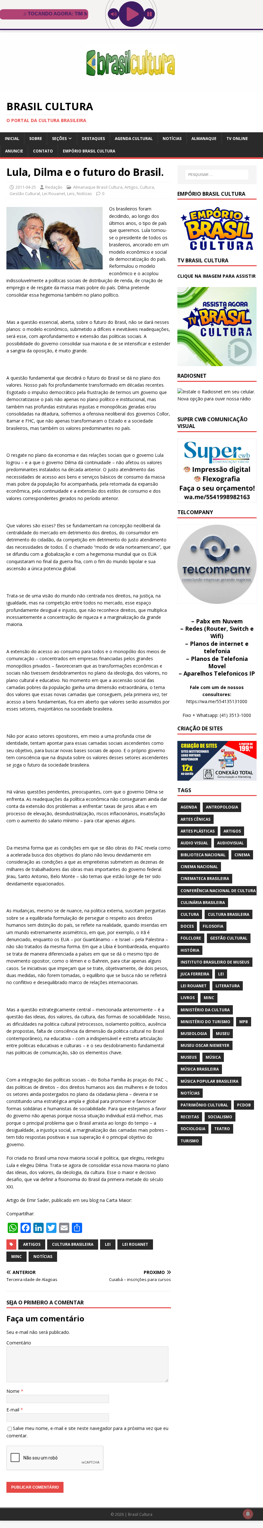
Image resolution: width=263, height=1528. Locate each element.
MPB (243, 1021)
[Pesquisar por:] (216, 174)
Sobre (35, 138)
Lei (108, 1244)
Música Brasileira (200, 1069)
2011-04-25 (25, 187)
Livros (188, 997)
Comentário (18, 1343)
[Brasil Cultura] (131, 89)
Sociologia (193, 1128)
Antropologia (222, 807)
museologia (194, 1033)
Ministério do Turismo (205, 1021)
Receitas (190, 1117)
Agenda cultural (134, 138)
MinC (16, 1256)
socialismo (220, 1117)
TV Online (237, 138)
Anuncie (14, 151)
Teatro (222, 1128)
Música (213, 1057)
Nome (13, 1391)
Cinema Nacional (199, 866)
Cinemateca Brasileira (205, 878)
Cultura (147, 187)
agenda (189, 807)
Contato (43, 151)
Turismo (190, 1141)
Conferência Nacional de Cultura (218, 890)
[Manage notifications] (248, 1514)
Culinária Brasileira (203, 902)
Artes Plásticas (198, 831)
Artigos (131, 187)
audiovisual (230, 843)
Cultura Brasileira (72, 1244)
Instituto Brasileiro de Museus (215, 962)
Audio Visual (194, 843)
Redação (54, 187)
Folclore (191, 938)
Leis (71, 193)
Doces (187, 926)
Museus (189, 1057)
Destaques (93, 138)
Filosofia (213, 926)
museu (223, 1033)
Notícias (172, 138)
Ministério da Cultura (205, 1010)
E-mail (13, 1410)
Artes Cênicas (195, 819)
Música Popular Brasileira (209, 1081)
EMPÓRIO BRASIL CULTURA (89, 151)
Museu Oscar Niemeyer (205, 1045)
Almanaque (203, 138)
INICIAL (12, 138)
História (190, 950)
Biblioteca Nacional (203, 855)
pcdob (244, 1105)
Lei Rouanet (53, 193)
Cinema (242, 855)
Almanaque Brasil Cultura (98, 187)
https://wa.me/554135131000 (216, 701)
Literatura (228, 986)
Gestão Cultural (25, 193)
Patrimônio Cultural (204, 1105)
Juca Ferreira (195, 974)
